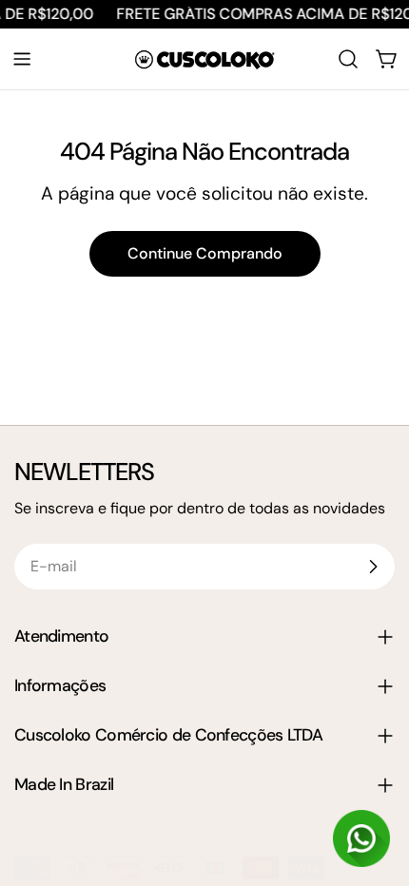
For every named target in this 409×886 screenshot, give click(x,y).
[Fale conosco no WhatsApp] (361, 838)
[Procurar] (348, 59)
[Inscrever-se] (373, 567)
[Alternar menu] (22, 59)
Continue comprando (204, 253)
